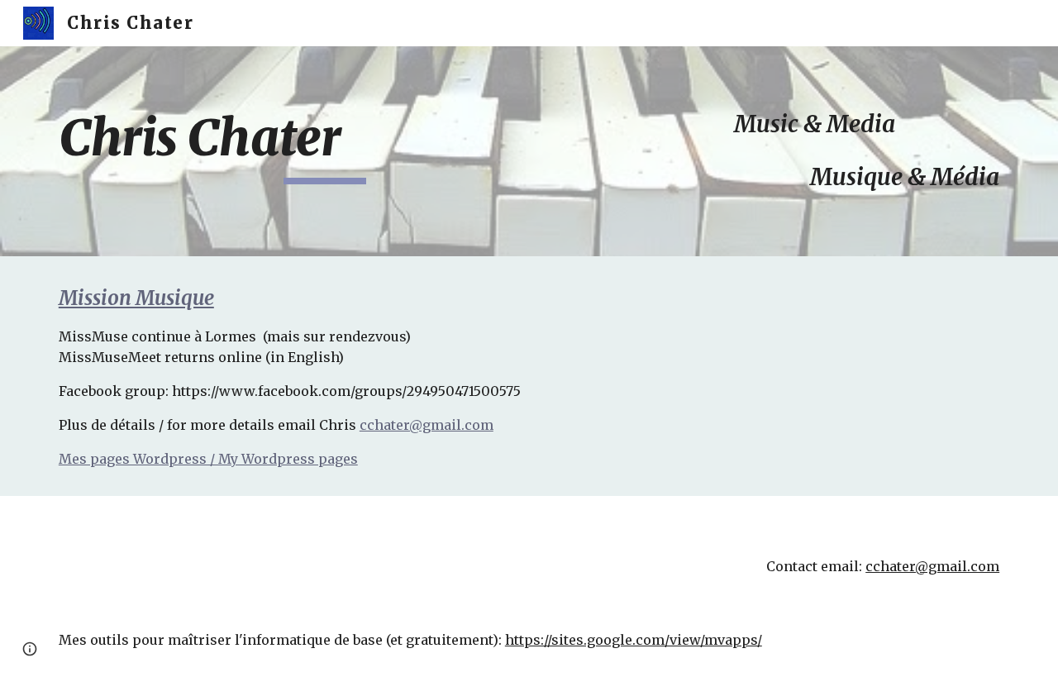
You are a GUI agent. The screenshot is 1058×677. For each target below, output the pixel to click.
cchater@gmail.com (426, 425)
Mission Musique (136, 298)
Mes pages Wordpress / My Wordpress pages (208, 459)
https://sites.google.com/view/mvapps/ (633, 640)
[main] (325, 145)
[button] (29, 648)
